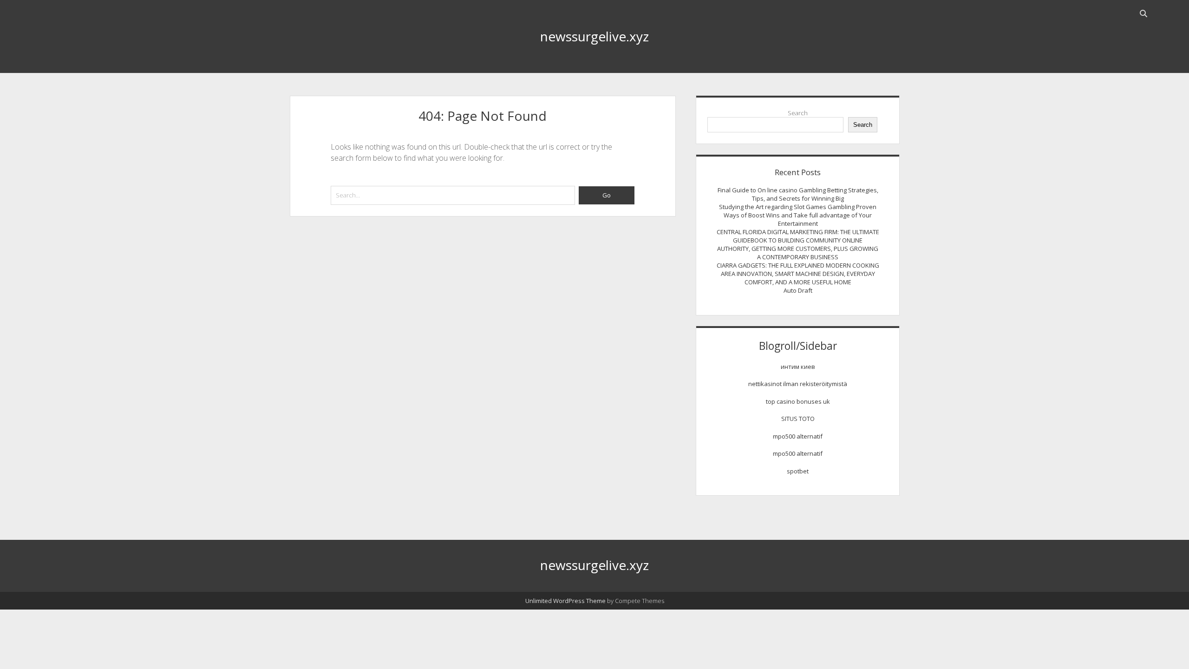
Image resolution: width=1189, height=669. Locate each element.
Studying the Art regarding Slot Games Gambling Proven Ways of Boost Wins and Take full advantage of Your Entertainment (797, 215)
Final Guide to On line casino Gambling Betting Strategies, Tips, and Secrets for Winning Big (798, 194)
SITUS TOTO (798, 418)
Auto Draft (798, 290)
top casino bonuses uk (798, 401)
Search (798, 113)
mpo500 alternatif (798, 436)
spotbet (798, 471)
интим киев (798, 366)
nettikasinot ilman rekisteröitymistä (797, 384)
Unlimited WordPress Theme (565, 601)
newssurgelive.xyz (594, 36)
